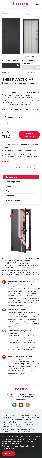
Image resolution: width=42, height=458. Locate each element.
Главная (5, 12)
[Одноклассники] (28, 405)
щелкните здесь (9, 448)
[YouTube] (21, 405)
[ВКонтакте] (14, 405)
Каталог (14, 12)
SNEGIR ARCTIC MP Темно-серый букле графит (19, 14)
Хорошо (8, 454)
